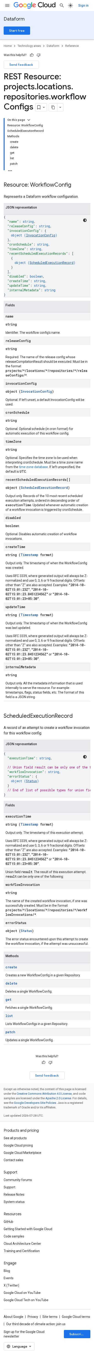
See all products (15, 1138)
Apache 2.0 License (58, 1098)
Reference (72, 46)
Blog (7, 1271)
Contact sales (13, 1160)
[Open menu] (7, 5)
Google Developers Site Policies (35, 1102)
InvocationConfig (40, 235)
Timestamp (29, 555)
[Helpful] (31, 55)
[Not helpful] (38, 55)
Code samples (14, 1236)
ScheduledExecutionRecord (51, 262)
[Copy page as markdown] (53, 107)
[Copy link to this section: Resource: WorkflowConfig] (75, 185)
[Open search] (62, 5)
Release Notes (14, 1194)
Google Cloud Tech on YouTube (26, 1300)
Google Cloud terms (76, 1317)
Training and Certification (22, 1251)
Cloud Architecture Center (22, 1243)
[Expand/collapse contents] (28, 120)
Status (31, 781)
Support (9, 1187)
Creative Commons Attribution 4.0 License (44, 1093)
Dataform (14, 19)
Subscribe (77, 1334)
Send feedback (21, 65)
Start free (17, 31)
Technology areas (29, 46)
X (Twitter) (11, 1285)
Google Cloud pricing (18, 1145)
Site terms (49, 1317)
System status (14, 1202)
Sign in (83, 5)
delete (11, 983)
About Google (13, 1317)
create (11, 967)
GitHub (8, 1222)
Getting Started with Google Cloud (28, 1229)
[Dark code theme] (85, 220)
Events (8, 1278)
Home (8, 46)
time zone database (33, 467)
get (8, 999)
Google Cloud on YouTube (22, 1293)
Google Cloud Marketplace (22, 1153)
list (9, 1016)
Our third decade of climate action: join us (35, 1324)
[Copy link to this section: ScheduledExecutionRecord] (77, 716)
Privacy (33, 1317)
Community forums (18, 1180)
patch (10, 1032)
